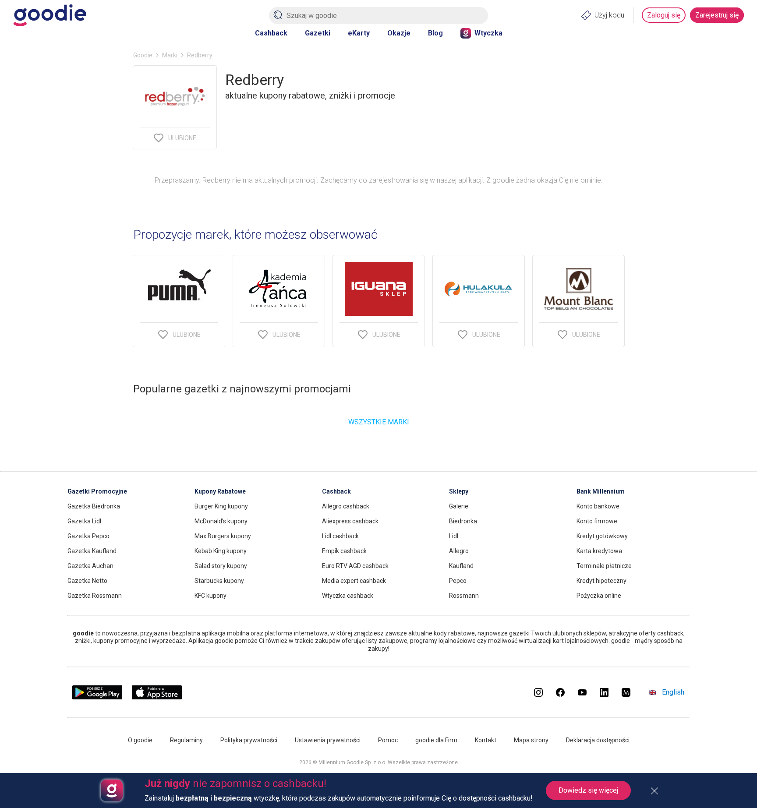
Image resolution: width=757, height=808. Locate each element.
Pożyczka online (599, 595)
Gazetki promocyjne (97, 491)
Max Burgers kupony (223, 536)
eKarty (359, 33)
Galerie (458, 506)
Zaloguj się (663, 15)
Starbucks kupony (219, 580)
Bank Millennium (601, 491)
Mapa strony (531, 740)
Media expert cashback (354, 580)
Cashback (271, 33)
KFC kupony (210, 595)
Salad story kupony (221, 565)
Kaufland (461, 565)
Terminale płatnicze (604, 565)
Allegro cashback (345, 506)
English (673, 692)
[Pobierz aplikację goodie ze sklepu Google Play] (97, 697)
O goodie (140, 740)
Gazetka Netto (87, 580)
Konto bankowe (598, 506)
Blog (435, 33)
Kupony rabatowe (220, 491)
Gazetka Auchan (90, 565)
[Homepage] (49, 15)
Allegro (459, 550)
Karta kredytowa (599, 550)
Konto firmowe (597, 521)
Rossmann (464, 595)
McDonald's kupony (221, 521)
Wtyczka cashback (347, 595)
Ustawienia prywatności (328, 740)
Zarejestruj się (717, 15)
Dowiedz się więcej (588, 790)
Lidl (453, 536)
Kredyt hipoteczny (601, 580)
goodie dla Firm (436, 740)
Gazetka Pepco (88, 536)
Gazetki (317, 33)
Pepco (458, 580)
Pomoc (388, 740)
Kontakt (485, 740)
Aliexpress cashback (350, 521)
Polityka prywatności (248, 740)
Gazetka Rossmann (94, 595)
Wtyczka (488, 33)
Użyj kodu (609, 15)
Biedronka (463, 521)
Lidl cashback (340, 536)
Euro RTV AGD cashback (355, 565)
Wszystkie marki (378, 422)
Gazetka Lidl (84, 521)
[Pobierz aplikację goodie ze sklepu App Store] (157, 697)
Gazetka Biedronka (93, 506)
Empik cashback (344, 550)
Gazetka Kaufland (92, 550)
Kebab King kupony (221, 550)
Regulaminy (186, 740)
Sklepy (458, 491)
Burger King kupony (221, 506)
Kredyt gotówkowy (602, 536)
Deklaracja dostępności (598, 740)
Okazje (398, 33)
